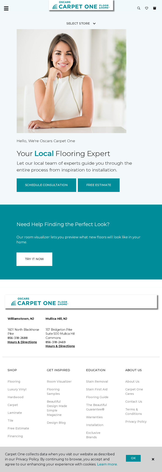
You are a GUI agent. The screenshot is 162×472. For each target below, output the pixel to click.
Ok (133, 458)
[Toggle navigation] (6, 8)
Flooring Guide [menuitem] (97, 397)
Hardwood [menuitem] (15, 397)
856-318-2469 (56, 342)
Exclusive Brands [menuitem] (93, 435)
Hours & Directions (22, 342)
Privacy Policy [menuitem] (136, 421)
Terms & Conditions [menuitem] (133, 411)
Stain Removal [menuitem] (97, 381)
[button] (139, 8)
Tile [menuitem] (10, 420)
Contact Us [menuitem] (133, 401)
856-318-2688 (18, 338)
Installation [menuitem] (94, 425)
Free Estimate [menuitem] (18, 428)
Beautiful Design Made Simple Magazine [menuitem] (57, 408)
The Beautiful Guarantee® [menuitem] (96, 407)
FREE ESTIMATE (98, 185)
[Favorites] (147, 8)
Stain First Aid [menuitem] (96, 389)
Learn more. (107, 464)
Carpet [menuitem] (13, 405)
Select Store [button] (78, 23)
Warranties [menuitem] (94, 417)
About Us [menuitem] (132, 381)
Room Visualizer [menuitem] (59, 381)
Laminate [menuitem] (15, 413)
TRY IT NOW (34, 259)
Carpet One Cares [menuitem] (134, 391)
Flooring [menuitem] (14, 381)
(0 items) (154, 8)
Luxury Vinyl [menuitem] (17, 389)
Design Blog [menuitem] (56, 423)
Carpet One (16, 37)
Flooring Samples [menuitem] (53, 391)
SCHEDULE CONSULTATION (46, 185)
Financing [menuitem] (15, 436)
